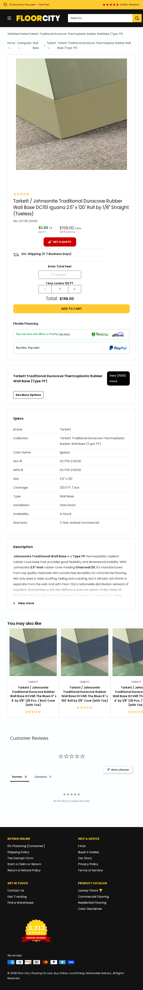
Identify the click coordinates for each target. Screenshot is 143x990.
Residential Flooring (92, 902)
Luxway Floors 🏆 (90, 890)
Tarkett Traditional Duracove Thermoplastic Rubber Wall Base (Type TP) (76, 34)
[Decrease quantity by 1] (45, 289)
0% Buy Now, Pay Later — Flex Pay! (29, 4)
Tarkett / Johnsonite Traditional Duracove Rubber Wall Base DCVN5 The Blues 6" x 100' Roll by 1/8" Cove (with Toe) (84, 694)
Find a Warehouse (20, 902)
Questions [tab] (41, 776)
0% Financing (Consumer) (26, 846)
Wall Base (13, 34)
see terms (64, 334)
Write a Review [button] (120, 769)
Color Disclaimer (90, 909)
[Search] (137, 18)
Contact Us (15, 890)
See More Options (28, 395)
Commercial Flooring (93, 896)
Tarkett (24, 34)
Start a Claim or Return (24, 864)
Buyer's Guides (88, 852)
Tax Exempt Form (20, 858)
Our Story (85, 858)
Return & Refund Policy (24, 870)
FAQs (82, 846)
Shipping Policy (18, 852)
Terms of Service (90, 870)
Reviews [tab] (17, 776)
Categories (24, 43)
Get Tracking (17, 896)
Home (11, 43)
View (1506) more (117, 378)
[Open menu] (9, 18)
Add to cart (71, 309)
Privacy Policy (88, 864)
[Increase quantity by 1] (74, 289)
